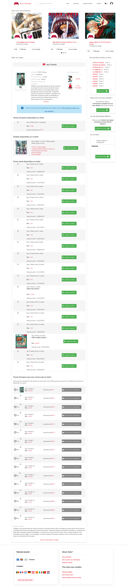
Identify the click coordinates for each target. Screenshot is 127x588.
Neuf (67, 3)
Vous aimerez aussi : (73, 72)
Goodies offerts (87, 3)
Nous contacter (66, 557)
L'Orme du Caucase (98, 63)
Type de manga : (36, 79)
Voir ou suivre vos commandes (71, 560)
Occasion (76, 3)
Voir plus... (46, 102)
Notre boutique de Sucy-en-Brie (71, 577)
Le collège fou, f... (97, 70)
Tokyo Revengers (78, 87)
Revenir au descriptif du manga (49, 540)
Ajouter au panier (70, 126)
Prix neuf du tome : (37, 77)
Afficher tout (101, 91)
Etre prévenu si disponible (72, 390)
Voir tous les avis (101, 157)
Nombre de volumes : (37, 82)
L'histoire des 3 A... (98, 67)
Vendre (99, 3)
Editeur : (33, 74)
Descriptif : (34, 84)
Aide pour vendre (67, 562)
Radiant (78, 79)
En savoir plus (101, 110)
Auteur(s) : (34, 72)
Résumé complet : (18, 526)
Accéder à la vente (101, 128)
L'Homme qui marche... (99, 65)
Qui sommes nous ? (68, 575)
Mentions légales (67, 572)
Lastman (95, 74)
